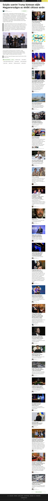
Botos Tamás (6, 10)
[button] (7, 59)
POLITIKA (6, 11)
